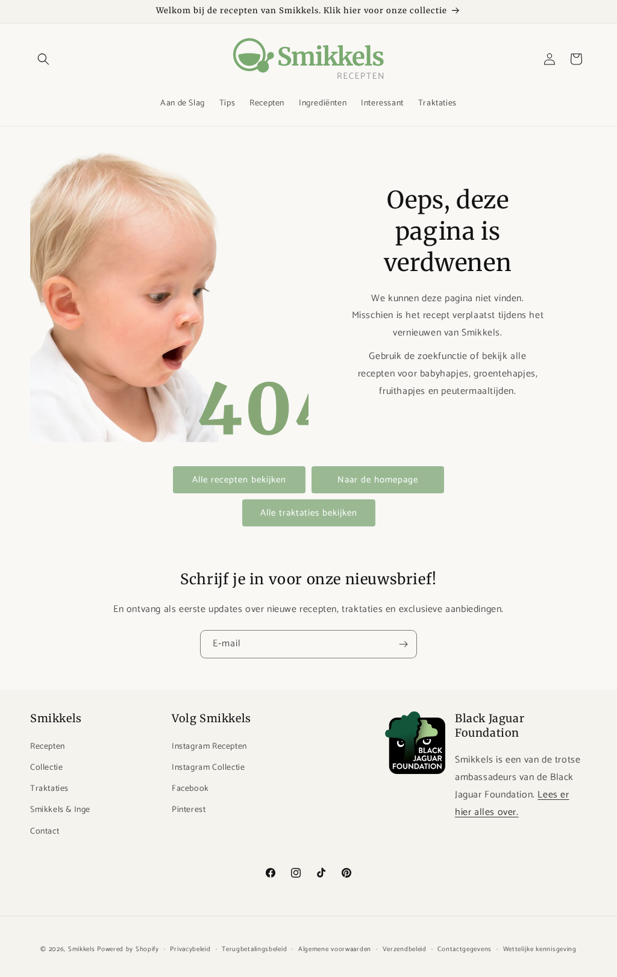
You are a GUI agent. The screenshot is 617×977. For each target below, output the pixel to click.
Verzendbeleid (405, 949)
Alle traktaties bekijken (308, 512)
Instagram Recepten (209, 747)
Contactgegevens (464, 949)
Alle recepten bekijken (239, 479)
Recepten (47, 747)
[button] (43, 59)
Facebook (190, 789)
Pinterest (188, 810)
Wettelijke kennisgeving (540, 949)
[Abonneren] (403, 644)
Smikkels (81, 949)
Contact (44, 831)
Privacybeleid (190, 949)
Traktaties (49, 789)
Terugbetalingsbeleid (254, 949)
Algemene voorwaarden (334, 949)
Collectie (46, 768)
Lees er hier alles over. (512, 803)
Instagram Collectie (208, 768)
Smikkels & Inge (60, 810)
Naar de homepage (377, 479)
